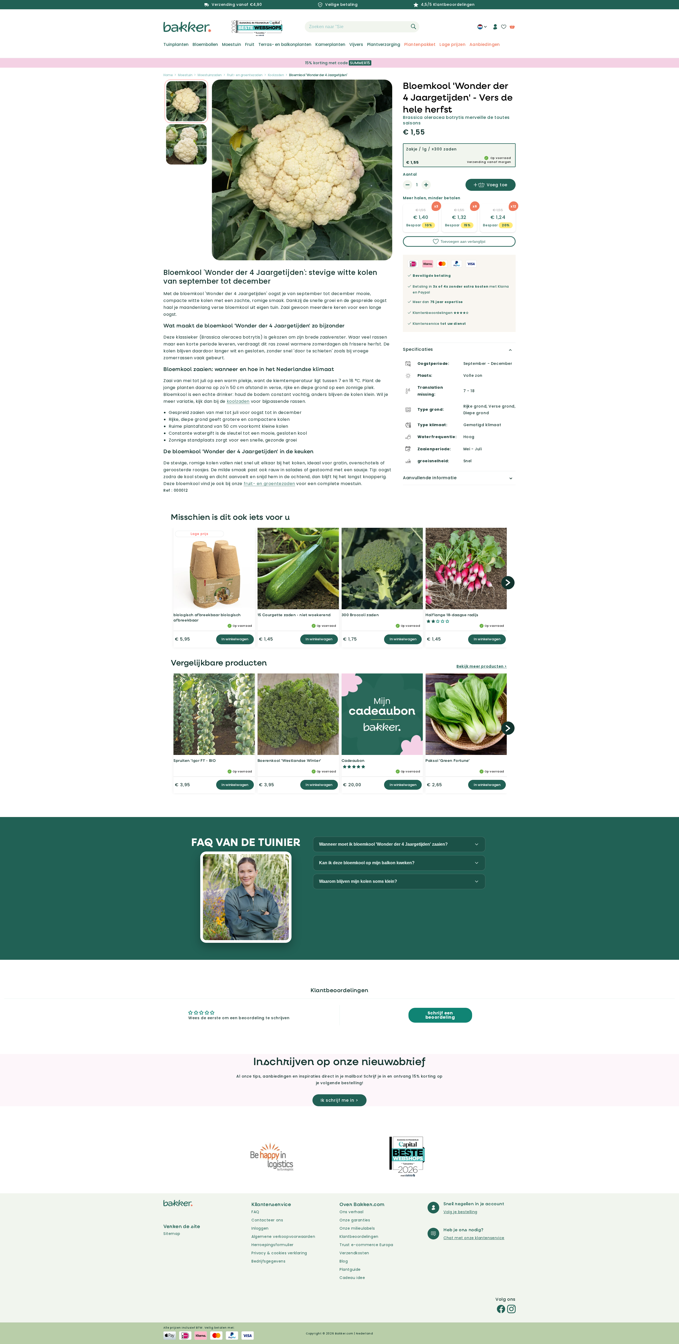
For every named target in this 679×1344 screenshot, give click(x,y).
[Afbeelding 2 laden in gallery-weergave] (186, 101)
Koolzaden (276, 75)
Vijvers (356, 44)
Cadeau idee (352, 1277)
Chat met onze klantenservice (473, 1238)
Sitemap (171, 1233)
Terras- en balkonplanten (284, 44)
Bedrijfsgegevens (268, 1261)
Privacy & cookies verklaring (279, 1253)
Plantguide (350, 1269)
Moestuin (231, 44)
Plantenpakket (420, 44)
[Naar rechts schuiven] (508, 582)
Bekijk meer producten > (481, 666)
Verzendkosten (354, 1253)
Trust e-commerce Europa (367, 1244)
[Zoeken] (413, 26)
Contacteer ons (267, 1220)
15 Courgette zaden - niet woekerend (294, 614)
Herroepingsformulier (272, 1244)
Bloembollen (205, 44)
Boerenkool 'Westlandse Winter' (289, 760)
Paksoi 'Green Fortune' (447, 760)
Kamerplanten (330, 44)
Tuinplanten (176, 44)
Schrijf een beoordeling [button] (440, 1015)
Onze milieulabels (357, 1228)
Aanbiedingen (484, 44)
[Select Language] (482, 28)
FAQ (255, 1212)
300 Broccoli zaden (360, 614)
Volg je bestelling (460, 1212)
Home (168, 75)
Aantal (410, 174)
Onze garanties (355, 1220)
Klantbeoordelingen (359, 1236)
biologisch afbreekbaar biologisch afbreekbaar (207, 617)
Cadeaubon (353, 760)
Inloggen (260, 1228)
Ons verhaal (352, 1212)
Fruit (249, 44)
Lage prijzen (452, 44)
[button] (295, 27)
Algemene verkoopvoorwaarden (283, 1236)
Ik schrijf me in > (339, 1100)
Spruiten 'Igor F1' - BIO (194, 760)
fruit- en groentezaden (269, 484)
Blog (344, 1261)
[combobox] (362, 26)
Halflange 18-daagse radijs (451, 614)
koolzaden (238, 401)
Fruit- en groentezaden (245, 75)
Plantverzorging (383, 44)
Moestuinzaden (210, 75)
